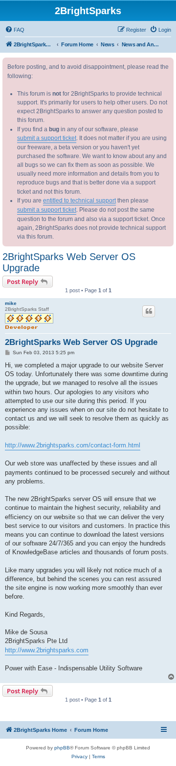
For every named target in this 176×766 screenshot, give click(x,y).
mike (11, 303)
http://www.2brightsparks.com (46, 650)
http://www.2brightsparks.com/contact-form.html (72, 445)
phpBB (62, 747)
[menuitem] (14, 30)
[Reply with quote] (148, 311)
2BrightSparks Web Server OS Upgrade (68, 262)
